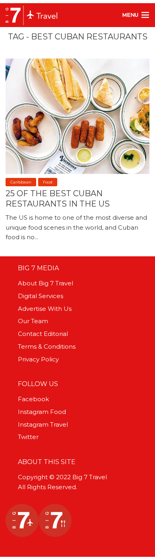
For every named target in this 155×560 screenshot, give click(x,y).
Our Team (33, 321)
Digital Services (40, 296)
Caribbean (20, 182)
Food (47, 182)
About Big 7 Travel (45, 283)
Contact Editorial (43, 334)
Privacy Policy (38, 359)
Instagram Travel (43, 424)
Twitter (28, 437)
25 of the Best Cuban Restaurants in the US (58, 199)
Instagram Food (42, 412)
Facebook (33, 399)
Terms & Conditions (47, 346)
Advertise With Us (45, 308)
